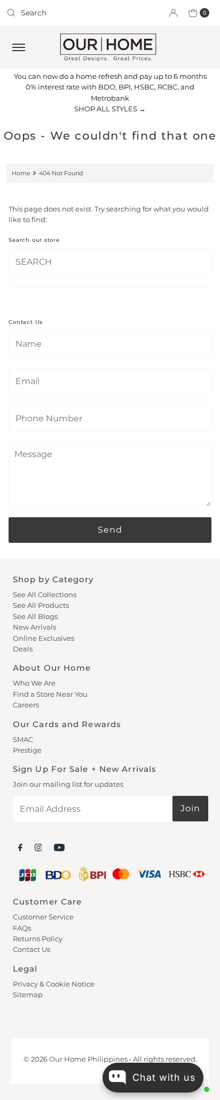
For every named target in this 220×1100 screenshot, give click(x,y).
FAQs (22, 928)
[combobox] (54, 12)
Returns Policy (37, 939)
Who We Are (34, 683)
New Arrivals (34, 627)
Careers (26, 705)
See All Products (41, 605)
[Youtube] (59, 847)
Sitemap (28, 995)
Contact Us (31, 950)
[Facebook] (20, 847)
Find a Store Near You (50, 694)
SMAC (23, 740)
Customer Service (43, 917)
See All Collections (44, 595)
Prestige (27, 750)
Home (21, 173)
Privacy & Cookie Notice (54, 984)
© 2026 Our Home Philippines (75, 1059)
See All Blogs (35, 617)
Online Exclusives (43, 638)
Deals (23, 649)
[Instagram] (38, 847)
